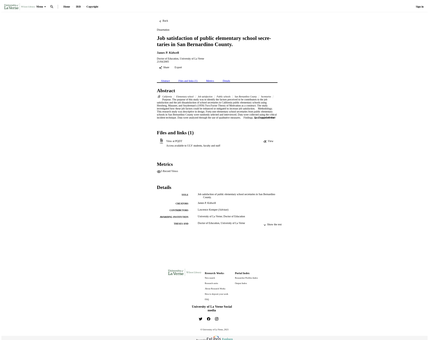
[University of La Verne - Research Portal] (19, 7)
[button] (268, 141)
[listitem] (201, 319)
